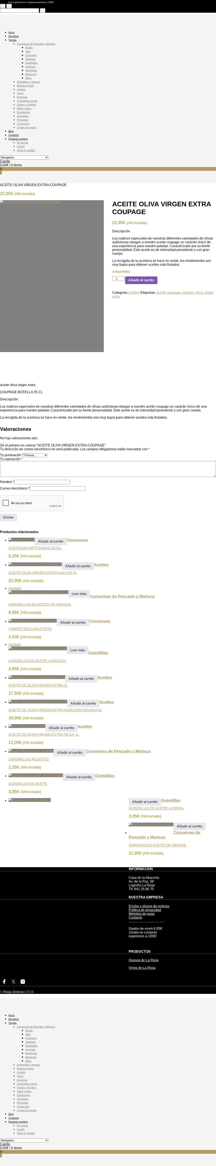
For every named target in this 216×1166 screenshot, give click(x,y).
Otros (28, 78)
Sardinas (30, 59)
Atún (28, 51)
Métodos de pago (142, 914)
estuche (188, 292)
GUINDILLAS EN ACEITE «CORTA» (156, 808)
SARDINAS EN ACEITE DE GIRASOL (158, 845)
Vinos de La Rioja (142, 968)
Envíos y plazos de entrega (149, 906)
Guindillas (22, 116)
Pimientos (22, 119)
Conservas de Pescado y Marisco (36, 43)
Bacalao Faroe (25, 85)
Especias (22, 97)
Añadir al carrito (141, 280)
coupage (173, 292)
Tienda (12, 40)
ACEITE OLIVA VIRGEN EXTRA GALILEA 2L (42, 573)
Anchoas (30, 66)
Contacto (13, 135)
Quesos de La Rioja (143, 960)
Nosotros (13, 36)
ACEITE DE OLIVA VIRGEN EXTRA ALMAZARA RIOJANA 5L (55, 710)
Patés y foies (24, 108)
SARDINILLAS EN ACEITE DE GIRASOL (39, 604)
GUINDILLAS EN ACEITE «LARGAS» (37, 661)
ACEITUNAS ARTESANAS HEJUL (35, 548)
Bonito (29, 47)
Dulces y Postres (26, 104)
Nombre (7, 482)
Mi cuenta (22, 142)
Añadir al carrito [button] (50, 541)
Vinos (20, 93)
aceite (160, 292)
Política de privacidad (145, 910)
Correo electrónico (15, 488)
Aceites (21, 89)
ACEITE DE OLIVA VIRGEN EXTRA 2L (38, 685)
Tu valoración (11, 459)
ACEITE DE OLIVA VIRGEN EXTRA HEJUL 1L (43, 734)
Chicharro (31, 55)
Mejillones (31, 70)
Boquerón (31, 74)
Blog (11, 131)
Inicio (11, 32)
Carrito (21, 146)
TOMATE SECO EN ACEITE (30, 629)
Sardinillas (31, 62)
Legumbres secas (27, 100)
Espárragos (23, 112)
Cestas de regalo (26, 127)
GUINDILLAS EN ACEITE (27, 784)
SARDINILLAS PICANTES (28, 759)
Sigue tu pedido (26, 150)
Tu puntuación (11, 455)
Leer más (79, 594)
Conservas (23, 123)
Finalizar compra (18, 138)
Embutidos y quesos (28, 81)
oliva (198, 292)
